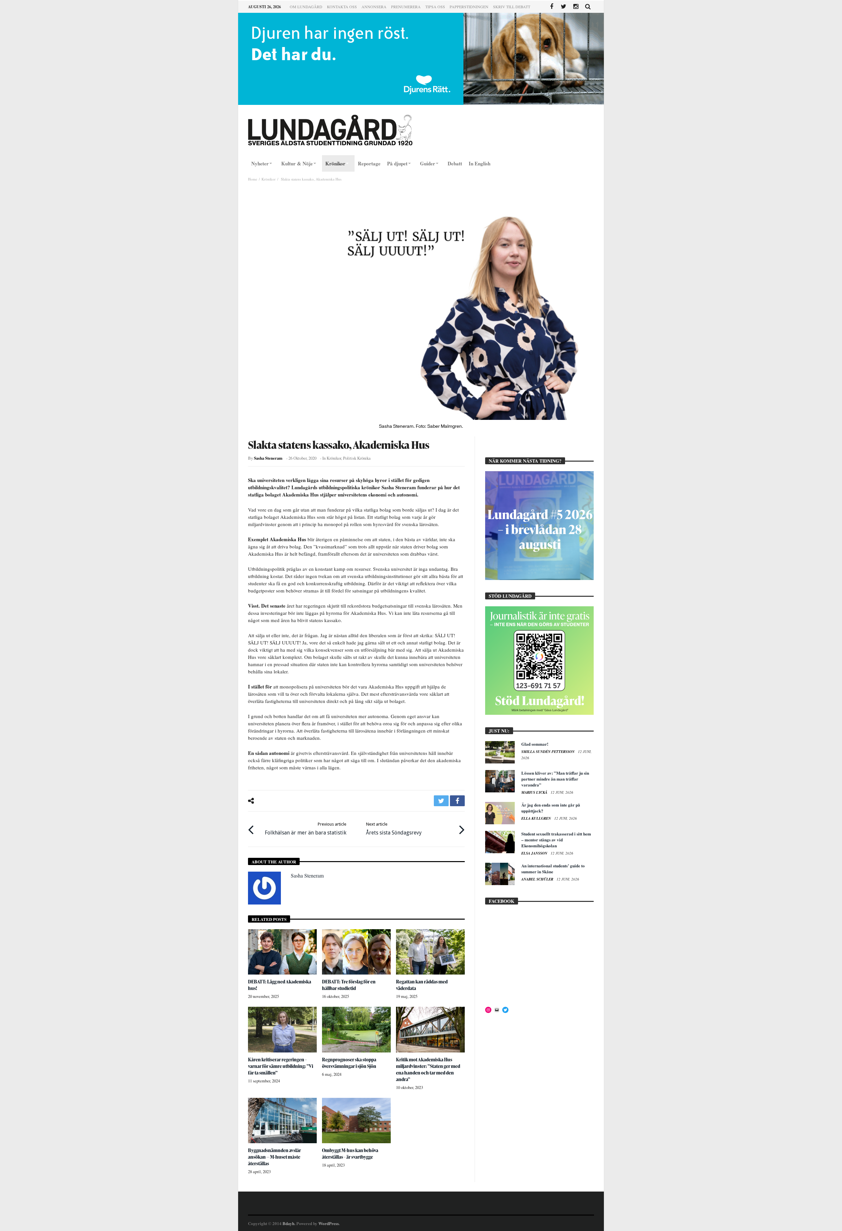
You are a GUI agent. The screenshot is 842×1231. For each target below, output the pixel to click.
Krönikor (268, 179)
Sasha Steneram (268, 458)
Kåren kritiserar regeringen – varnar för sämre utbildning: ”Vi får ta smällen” (280, 1066)
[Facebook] (551, 7)
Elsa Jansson (534, 853)
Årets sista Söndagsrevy (394, 829)
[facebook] (457, 800)
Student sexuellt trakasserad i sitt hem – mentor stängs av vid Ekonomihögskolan (556, 840)
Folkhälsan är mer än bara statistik (305, 829)
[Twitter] (563, 7)
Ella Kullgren (536, 818)
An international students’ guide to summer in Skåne (553, 868)
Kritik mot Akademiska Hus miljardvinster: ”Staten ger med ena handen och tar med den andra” (428, 1069)
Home (252, 179)
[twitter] (441, 800)
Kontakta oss (342, 6)
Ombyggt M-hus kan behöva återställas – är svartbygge (350, 1153)
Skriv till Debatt (511, 6)
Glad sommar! (534, 744)
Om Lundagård (306, 6)
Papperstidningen (469, 6)
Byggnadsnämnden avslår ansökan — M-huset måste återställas (274, 1157)
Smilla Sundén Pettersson (548, 751)
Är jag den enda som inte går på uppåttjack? (550, 808)
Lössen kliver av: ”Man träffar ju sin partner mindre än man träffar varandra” (555, 779)
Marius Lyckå (534, 792)
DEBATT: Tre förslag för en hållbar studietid (349, 984)
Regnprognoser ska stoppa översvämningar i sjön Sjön (349, 1062)
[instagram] (576, 7)
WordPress (328, 1223)
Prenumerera (406, 6)
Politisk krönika (357, 458)
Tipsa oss (435, 6)
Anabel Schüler (537, 879)
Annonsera (373, 6)
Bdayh (288, 1223)
